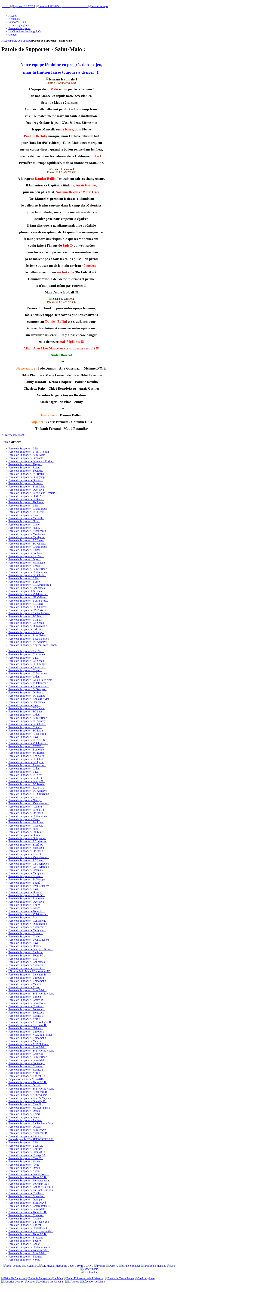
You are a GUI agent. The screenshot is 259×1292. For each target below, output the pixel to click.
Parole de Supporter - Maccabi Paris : (29, 1107)
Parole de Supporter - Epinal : (24, 549)
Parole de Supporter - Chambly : (26, 869)
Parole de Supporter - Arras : (24, 987)
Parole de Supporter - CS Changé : (27, 663)
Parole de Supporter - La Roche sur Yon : (31, 1123)
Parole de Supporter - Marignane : (27, 562)
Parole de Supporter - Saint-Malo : (27, 454)
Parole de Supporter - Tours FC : (26, 911)
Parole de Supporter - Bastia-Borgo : (28, 638)
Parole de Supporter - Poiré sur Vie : (28, 1183)
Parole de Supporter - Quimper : (26, 1199)
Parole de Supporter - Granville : (26, 999)
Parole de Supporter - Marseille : (26, 518)
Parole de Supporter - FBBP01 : (26, 746)
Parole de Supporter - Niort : (24, 521)
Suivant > (20, 434)
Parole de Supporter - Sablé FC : (26, 778)
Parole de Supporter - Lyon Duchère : (29, 885)
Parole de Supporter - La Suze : (25, 952)
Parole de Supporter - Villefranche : (28, 594)
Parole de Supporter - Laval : (24, 657)
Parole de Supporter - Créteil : (25, 676)
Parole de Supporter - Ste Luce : (26, 822)
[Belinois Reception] (38, 1278)
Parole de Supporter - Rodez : (24, 797)
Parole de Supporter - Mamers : (25, 1161)
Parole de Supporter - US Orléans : (27, 597)
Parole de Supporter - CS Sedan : (26, 622)
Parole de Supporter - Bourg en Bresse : (30, 949)
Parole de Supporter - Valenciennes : (28, 803)
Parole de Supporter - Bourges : (26, 1148)
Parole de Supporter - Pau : (23, 917)
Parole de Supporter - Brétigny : (26, 632)
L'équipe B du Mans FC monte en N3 (29, 971)
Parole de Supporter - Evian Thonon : (29, 451)
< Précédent (8, 434)
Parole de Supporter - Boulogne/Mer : (29, 698)
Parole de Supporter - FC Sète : (25, 711)
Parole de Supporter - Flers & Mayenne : (31, 1098)
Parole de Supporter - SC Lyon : (26, 730)
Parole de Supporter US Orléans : (27, 591)
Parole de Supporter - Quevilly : (26, 489)
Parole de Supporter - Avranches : (27, 530)
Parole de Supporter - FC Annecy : (27, 641)
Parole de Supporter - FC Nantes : (27, 695)
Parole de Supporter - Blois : (24, 1117)
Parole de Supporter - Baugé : (24, 882)
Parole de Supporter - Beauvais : (26, 1145)
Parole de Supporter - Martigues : (26, 537)
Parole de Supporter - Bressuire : (26, 1196)
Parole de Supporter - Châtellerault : (28, 1228)
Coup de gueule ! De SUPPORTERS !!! (31, 1139)
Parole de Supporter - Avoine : (25, 1120)
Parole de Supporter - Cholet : (25, 524)
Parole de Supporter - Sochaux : (26, 553)
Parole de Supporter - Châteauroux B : (29, 1205)
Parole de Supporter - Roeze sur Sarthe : (30, 1231)
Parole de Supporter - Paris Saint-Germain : (32, 492)
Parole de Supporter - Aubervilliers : (28, 1094)
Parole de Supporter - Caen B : (25, 1104)
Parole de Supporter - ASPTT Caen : (28, 1044)
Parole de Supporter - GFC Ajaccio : (28, 863)
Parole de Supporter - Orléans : (25, 480)
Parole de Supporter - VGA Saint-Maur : (31, 1034)
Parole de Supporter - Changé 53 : (27, 1155)
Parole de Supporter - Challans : (26, 1193)
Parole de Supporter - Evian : (24, 515)
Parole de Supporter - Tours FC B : (27, 1082)
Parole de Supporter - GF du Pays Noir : (30, 679)
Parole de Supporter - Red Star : (26, 556)
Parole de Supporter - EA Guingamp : (29, 793)
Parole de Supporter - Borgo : (24, 581)
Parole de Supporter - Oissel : (24, 1085)
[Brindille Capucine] (13, 1278)
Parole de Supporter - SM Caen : (26, 629)
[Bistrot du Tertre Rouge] (119, 1278)
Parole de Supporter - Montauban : (27, 534)
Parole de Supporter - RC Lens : (26, 540)
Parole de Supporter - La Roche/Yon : (29, 613)
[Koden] (30, 1281)
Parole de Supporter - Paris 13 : (25, 619)
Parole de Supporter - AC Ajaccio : (27, 841)
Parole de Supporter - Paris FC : (26, 809)
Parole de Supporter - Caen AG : (26, 1151)
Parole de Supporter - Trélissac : (26, 1012)
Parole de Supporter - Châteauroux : (28, 508)
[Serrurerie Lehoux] (12, 1281)
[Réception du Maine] (92, 1281)
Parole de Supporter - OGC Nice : (27, 496)
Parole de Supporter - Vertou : (25, 1259)
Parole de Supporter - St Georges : (27, 689)
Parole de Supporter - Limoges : (26, 977)
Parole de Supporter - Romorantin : (27, 980)
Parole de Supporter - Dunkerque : (27, 625)
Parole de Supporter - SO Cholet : (27, 543)
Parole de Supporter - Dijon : (24, 559)
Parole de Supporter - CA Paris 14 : (28, 610)
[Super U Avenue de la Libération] (83, 1278)
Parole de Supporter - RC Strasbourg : (29, 584)
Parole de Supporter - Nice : (23, 828)
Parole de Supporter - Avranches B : (28, 1091)
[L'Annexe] (72, 1281)
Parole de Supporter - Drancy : (25, 892)
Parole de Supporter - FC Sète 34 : (27, 740)
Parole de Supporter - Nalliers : (25, 1028)
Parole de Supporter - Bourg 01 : (26, 781)
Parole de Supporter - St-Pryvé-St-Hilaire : (32, 993)
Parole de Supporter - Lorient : (25, 854)
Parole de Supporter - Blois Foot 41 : (28, 1174)
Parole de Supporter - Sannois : (25, 876)
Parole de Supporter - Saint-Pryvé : (27, 1129)
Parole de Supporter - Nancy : (25, 527)
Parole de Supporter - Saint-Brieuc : (28, 568)
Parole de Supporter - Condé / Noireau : (30, 1186)
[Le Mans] (57, 1278)
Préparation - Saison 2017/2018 (26, 1079)
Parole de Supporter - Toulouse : (26, 470)
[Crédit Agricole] (145, 1278)
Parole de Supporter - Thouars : (25, 1256)
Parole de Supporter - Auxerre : (25, 806)
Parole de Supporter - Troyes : (25, 464)
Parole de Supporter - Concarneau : (28, 587)
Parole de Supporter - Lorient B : (26, 968)
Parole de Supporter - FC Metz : (26, 511)
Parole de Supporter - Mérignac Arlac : (29, 1180)
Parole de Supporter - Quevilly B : (27, 1101)
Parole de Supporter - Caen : (24, 819)
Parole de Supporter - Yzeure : (25, 1240)
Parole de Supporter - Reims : (24, 467)
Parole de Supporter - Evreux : (25, 1136)
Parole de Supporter (21, 40)
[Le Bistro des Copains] (49, 1281)
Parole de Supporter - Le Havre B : (27, 974)
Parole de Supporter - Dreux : (24, 1110)
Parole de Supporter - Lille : (23, 448)
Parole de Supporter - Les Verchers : (28, 686)
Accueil (5, 40)
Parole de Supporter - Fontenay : (26, 1009)
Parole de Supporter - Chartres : (26, 1006)
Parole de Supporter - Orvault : (25, 835)
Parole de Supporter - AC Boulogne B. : (30, 1022)
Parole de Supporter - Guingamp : (27, 476)
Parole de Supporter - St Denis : (26, 499)
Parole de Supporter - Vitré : (24, 1018)
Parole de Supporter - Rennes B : (26, 1015)
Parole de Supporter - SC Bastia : (26, 473)
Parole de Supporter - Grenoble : (26, 457)
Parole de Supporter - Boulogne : (26, 749)
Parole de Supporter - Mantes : (25, 984)
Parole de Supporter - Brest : (24, 565)
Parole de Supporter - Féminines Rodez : (31, 461)
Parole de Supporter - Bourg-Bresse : (29, 600)
